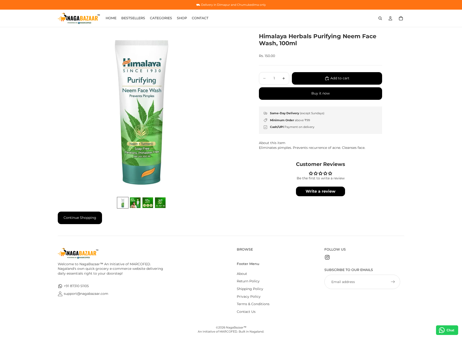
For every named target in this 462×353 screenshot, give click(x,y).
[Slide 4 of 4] (160, 202)
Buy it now (320, 93)
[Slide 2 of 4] (135, 202)
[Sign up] (393, 282)
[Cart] (401, 18)
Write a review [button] (320, 191)
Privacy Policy (249, 296)
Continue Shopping (80, 217)
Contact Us (246, 311)
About (242, 273)
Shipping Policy (250, 289)
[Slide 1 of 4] (122, 202)
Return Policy (248, 281)
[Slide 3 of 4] (147, 202)
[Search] (380, 18)
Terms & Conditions (253, 304)
